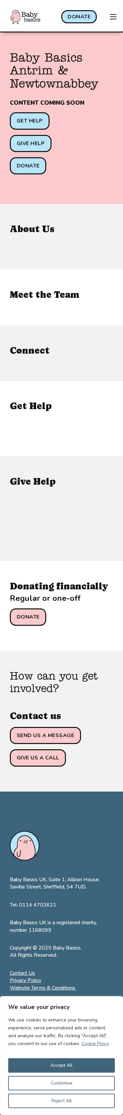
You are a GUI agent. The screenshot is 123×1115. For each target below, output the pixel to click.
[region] (61, 1055)
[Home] (25, 17)
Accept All (61, 1065)
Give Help (31, 143)
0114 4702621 (37, 904)
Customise (61, 1083)
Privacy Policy (25, 980)
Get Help (30, 120)
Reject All (61, 1101)
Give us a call (38, 757)
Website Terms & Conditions (42, 988)
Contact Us (22, 973)
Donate (79, 16)
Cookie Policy (95, 1043)
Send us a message (45, 735)
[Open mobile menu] (113, 16)
